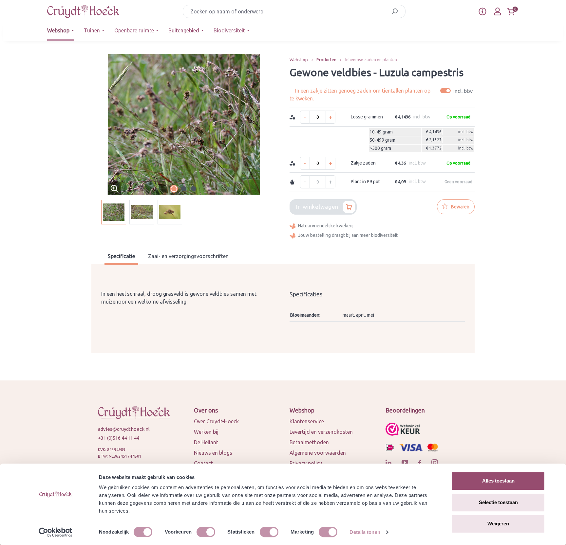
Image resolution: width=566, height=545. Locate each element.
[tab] (121, 257)
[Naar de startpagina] (83, 11)
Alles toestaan (498, 480)
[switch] (206, 532)
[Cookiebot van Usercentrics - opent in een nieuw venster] (55, 532)
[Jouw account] (497, 11)
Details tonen (364, 532)
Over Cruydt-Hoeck (216, 421)
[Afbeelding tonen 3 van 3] (193, 188)
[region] (184, 139)
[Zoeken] (395, 11)
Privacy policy (306, 463)
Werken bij (206, 432)
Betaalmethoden (309, 442)
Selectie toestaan (498, 502)
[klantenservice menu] (482, 11)
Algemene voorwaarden (318, 453)
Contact (203, 463)
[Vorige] (96, 124)
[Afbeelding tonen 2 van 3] (183, 188)
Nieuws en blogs (213, 453)
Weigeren (498, 523)
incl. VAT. (457, 91)
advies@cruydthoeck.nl (124, 429)
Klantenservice (307, 421)
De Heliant (206, 442)
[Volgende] (271, 124)
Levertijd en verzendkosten (321, 432)
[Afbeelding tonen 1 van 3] (174, 188)
